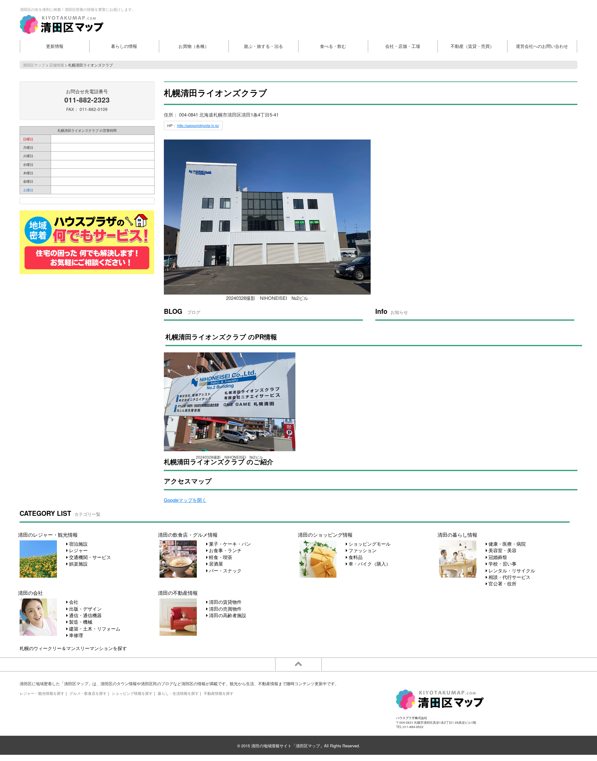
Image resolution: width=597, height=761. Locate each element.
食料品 (355, 557)
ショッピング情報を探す (132, 693)
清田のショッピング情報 (325, 534)
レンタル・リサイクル (511, 570)
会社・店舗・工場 (402, 46)
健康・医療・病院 (506, 543)
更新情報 (54, 46)
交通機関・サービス (89, 557)
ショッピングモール (369, 543)
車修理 (75, 635)
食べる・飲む (333, 46)
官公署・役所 (501, 583)
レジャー (78, 550)
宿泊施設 (78, 543)
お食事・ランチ (225, 550)
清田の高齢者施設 (227, 615)
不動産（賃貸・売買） (472, 46)
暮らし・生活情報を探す (178, 693)
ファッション (362, 550)
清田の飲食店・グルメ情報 (188, 534)
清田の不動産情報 (178, 592)
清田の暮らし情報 (457, 534)
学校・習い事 (501, 563)
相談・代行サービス (508, 577)
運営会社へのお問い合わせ (542, 46)
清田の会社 (30, 592)
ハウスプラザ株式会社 (411, 717)
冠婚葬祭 (497, 557)
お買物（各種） (193, 46)
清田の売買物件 (225, 608)
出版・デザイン (85, 608)
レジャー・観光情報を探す (42, 693)
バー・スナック (225, 570)
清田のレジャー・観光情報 (48, 534)
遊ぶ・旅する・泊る (263, 46)
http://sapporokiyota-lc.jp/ (198, 125)
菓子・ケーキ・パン (229, 543)
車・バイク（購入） (369, 563)
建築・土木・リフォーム (94, 628)
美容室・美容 (501, 550)
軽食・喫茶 (220, 557)
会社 (73, 601)
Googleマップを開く (185, 500)
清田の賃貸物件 (225, 601)
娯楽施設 (78, 563)
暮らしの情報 (124, 46)
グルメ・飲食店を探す (88, 693)
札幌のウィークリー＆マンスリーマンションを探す (73, 648)
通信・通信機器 (85, 615)
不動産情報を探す (219, 693)
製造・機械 (80, 621)
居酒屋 (215, 563)
